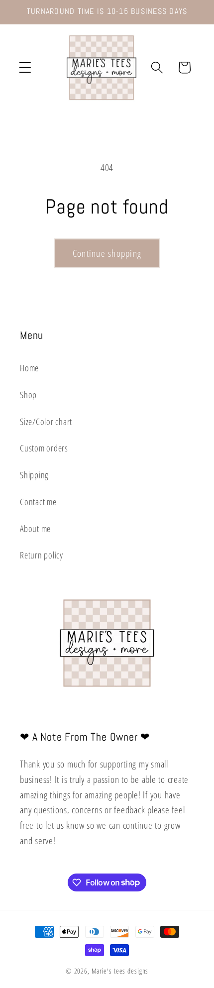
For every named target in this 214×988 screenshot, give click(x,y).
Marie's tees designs (120, 971)
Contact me (38, 502)
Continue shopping (107, 253)
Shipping (34, 475)
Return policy (41, 555)
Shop (28, 395)
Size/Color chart (46, 422)
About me (35, 529)
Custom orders (44, 448)
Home (29, 368)
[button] (25, 67)
